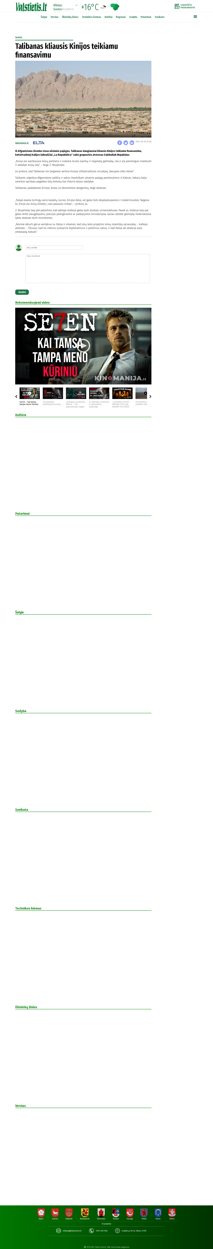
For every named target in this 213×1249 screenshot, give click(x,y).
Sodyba (133, 17)
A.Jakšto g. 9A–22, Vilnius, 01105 (134, 1231)
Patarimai (146, 17)
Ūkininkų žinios (70, 17)
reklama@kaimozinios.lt (72, 1231)
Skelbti (22, 292)
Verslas (55, 17)
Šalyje (44, 17)
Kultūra (108, 17)
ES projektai (106, 1224)
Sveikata (159, 17)
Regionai (121, 17)
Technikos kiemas (91, 17)
